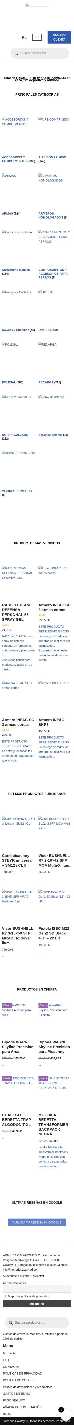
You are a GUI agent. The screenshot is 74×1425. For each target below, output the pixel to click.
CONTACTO (11, 1366)
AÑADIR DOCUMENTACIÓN (22, 1407)
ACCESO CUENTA (59, 37)
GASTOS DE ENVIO (16, 1393)
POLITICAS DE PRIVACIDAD (22, 1373)
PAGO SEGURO (14, 1400)
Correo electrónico (14, 1282)
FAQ (6, 1360)
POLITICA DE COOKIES (19, 1380)
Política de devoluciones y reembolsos (27, 1387)
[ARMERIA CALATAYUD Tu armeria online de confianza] (37, 15)
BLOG (7, 1413)
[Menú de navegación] (37, 37)
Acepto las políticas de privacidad (28, 1296)
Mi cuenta (9, 1353)
